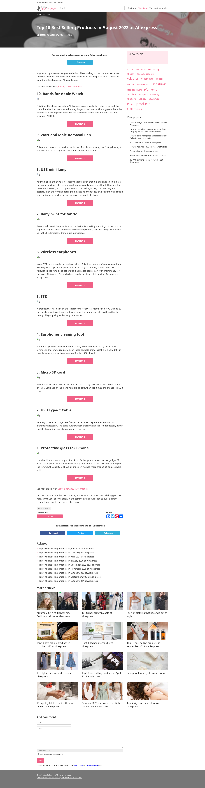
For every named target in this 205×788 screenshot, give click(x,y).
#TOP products (44, 508)
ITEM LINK (80, 124)
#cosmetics (147, 78)
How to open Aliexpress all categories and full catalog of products (149, 137)
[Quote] (50, 734)
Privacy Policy (78, 765)
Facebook (53, 533)
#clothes (133, 78)
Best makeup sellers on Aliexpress (145, 151)
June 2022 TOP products (70, 86)
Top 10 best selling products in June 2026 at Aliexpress (66, 548)
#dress (130, 84)
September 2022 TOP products (73, 488)
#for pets (143, 94)
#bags (156, 69)
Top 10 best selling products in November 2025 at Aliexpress (69, 568)
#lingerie (131, 98)
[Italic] (41, 734)
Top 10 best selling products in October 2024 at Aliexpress (68, 580)
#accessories (143, 69)
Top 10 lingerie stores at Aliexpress (145, 142)
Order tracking (42, 3)
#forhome (150, 89)
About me (52, 3)
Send (40, 760)
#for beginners (134, 89)
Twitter (81, 533)
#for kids (131, 94)
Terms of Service (92, 765)
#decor (159, 78)
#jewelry (154, 94)
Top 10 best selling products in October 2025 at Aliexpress (68, 572)
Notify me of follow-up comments (51, 754)
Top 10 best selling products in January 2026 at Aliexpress (68, 560)
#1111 (130, 69)
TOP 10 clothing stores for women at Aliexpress (146, 161)
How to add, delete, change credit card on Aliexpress (149, 123)
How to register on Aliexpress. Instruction (148, 147)
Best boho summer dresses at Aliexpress (148, 155)
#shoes (142, 98)
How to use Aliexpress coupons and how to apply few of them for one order (148, 130)
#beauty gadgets (145, 73)
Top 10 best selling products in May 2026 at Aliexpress (66, 552)
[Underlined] (44, 734)
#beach (130, 73)
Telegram (81, 62)
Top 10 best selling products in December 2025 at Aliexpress (69, 564)
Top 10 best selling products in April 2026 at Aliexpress (66, 556)
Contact (60, 3)
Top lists (142, 8)
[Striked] (47, 734)
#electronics (143, 84)
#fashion (159, 84)
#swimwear (154, 98)
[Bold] (38, 734)
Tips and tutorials (158, 8)
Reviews (132, 8)
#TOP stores (134, 109)
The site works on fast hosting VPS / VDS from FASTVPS (59, 777)
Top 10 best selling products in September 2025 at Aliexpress (70, 576)
